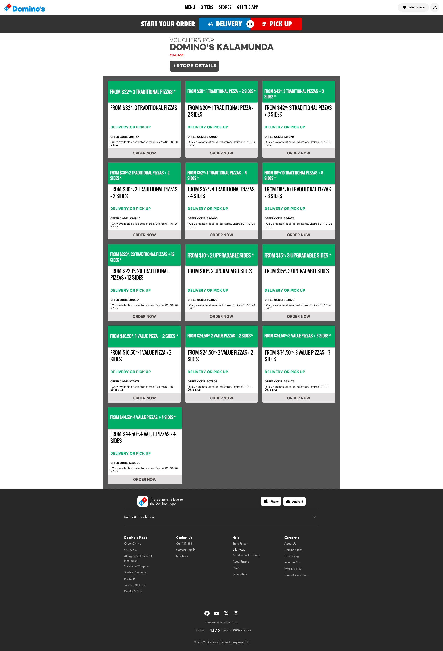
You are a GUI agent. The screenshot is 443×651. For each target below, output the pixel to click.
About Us (290, 543)
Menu (190, 7)
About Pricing (241, 561)
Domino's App (133, 591)
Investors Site (292, 562)
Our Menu (131, 550)
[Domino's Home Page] (24, 7)
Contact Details (185, 550)
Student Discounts (135, 572)
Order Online (132, 543)
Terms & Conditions (296, 575)
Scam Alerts (240, 574)
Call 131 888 (184, 543)
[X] (227, 615)
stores (225, 7)
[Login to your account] (434, 7)
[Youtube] (217, 615)
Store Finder (240, 543)
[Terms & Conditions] (315, 517)
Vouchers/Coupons (136, 566)
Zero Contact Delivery (246, 555)
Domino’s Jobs (293, 550)
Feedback (182, 556)
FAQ (236, 568)
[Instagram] (236, 615)
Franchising (291, 556)
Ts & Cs (114, 144)
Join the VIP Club (134, 585)
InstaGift (129, 579)
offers (207, 7)
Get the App (247, 7)
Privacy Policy (292, 569)
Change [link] (176, 55)
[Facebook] (207, 615)
